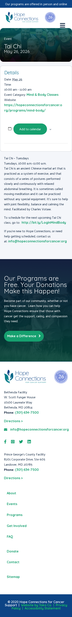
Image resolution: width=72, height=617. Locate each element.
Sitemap (13, 577)
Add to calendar (30, 129)
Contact (13, 562)
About (11, 493)
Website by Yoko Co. (36, 605)
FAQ (10, 537)
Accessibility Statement (43, 608)
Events (12, 504)
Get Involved (17, 526)
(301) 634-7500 (27, 412)
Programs (14, 515)
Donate (13, 551)
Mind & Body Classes (42, 95)
